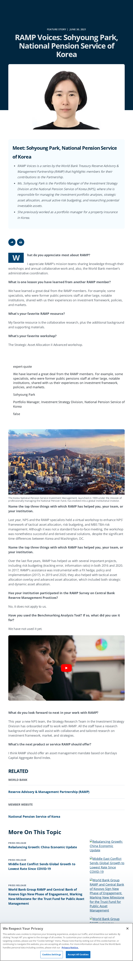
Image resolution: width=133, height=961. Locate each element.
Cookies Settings (51, 954)
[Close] (127, 928)
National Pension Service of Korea (34, 816)
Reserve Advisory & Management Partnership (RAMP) (48, 792)
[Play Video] (66, 668)
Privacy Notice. (70, 947)
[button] (20, 242)
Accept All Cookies (78, 954)
